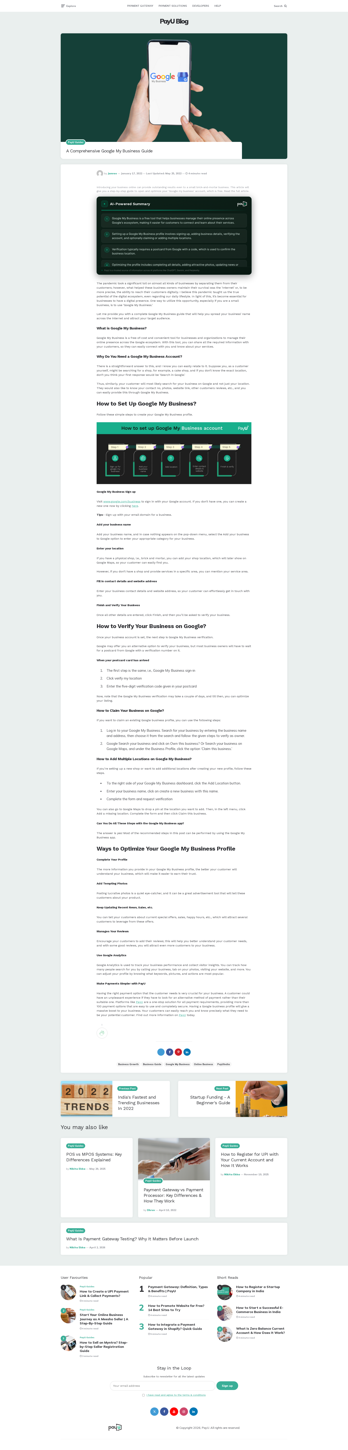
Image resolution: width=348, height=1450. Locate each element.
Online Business (203, 1064)
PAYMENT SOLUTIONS (173, 5)
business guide (152, 1064)
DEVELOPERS (200, 5)
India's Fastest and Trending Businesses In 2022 (139, 1103)
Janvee (112, 173)
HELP (217, 5)
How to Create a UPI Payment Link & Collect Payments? (104, 1293)
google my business (178, 1064)
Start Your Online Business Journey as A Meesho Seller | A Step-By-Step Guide (104, 1319)
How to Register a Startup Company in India (258, 1289)
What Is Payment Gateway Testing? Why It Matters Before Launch (132, 1238)
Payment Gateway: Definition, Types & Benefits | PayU (178, 1289)
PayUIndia (223, 1064)
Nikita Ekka (77, 1168)
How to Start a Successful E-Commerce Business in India (259, 1310)
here (135, 506)
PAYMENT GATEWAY (140, 5)
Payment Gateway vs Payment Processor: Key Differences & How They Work (173, 1195)
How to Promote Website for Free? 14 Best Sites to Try (176, 1308)
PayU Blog (174, 21)
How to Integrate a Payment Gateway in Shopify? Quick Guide (175, 1326)
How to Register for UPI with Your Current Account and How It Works (249, 1160)
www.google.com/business (121, 501)
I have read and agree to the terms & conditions (176, 1394)
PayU (139, 1002)
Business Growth (128, 1064)
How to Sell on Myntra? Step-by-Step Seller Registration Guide (104, 1346)
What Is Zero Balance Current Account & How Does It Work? (260, 1330)
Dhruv (151, 1210)
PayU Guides (75, 142)
